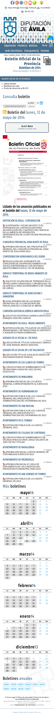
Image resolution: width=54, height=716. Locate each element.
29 (27, 513)
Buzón (22, 8)
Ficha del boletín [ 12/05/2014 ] (27, 71)
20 (14, 510)
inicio (6, 55)
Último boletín (10, 84)
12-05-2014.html (33, 55)
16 (33, 507)
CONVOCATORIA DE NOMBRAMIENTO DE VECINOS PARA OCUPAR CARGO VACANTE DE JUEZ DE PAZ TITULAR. (25, 439)
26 (7, 513)
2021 (42, 684)
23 (33, 510)
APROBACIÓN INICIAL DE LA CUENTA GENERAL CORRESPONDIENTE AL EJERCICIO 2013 (25, 384)
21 (20, 510)
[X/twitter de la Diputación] (21, 3)
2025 (13, 684)
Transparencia (31, 50)
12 (7, 507)
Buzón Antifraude (32, 699)
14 (20, 507)
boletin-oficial (14, 55)
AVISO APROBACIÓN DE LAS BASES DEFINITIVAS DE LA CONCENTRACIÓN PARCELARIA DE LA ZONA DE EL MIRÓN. (22, 303)
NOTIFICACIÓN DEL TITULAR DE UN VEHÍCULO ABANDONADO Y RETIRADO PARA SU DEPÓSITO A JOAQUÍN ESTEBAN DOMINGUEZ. (27, 330)
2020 (6, 689)
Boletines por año (11, 86)
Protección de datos (41, 697)
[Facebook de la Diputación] (12, 3)
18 (14, 572)
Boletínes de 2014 (30, 68)
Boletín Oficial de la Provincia (16, 79)
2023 (28, 684)
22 (27, 510)
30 (33, 513)
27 (14, 513)
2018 (20, 689)
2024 (20, 684)
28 (20, 513)
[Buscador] (34, 3)
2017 (28, 689)
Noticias (33, 45)
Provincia (22, 45)
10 (27, 535)
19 (7, 510)
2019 (13, 689)
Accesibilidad (45, 8)
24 (27, 541)
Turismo (45, 50)
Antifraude (32, 8)
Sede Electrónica (13, 50)
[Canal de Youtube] (30, 3)
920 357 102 (29, 11)
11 (34, 535)
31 (7, 578)
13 (14, 507)
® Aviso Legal (10, 697)
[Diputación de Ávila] (27, 39)
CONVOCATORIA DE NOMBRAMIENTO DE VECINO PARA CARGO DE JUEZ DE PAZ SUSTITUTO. (24, 369)
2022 (35, 684)
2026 (6, 684)
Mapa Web (12, 8)
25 (33, 541)
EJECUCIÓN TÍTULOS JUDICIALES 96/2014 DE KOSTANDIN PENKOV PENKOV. (26, 356)
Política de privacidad (24, 697)
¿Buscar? (32, 106)
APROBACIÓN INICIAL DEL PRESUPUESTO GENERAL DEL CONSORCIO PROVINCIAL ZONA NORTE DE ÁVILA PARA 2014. (25, 249)
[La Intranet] (41, 3)
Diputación (10, 45)
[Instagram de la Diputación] (17, 3)
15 (27, 507)
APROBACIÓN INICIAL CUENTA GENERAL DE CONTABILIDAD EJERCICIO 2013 (26, 453)
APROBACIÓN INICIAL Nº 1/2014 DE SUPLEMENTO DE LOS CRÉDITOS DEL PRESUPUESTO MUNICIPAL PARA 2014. (22, 466)
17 (7, 572)
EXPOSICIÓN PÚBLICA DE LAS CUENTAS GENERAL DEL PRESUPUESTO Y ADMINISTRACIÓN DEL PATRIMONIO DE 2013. (25, 398)
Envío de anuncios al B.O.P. (16, 88)
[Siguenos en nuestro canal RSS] (25, 3)
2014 (23, 55)
